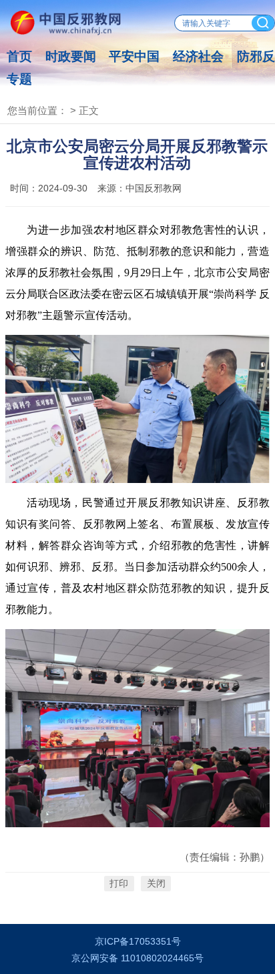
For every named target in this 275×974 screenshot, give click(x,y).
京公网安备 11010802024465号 (137, 958)
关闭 (156, 883)
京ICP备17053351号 (138, 941)
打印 (118, 883)
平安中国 (134, 56)
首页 (19, 56)
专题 (19, 79)
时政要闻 (70, 56)
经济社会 (198, 56)
